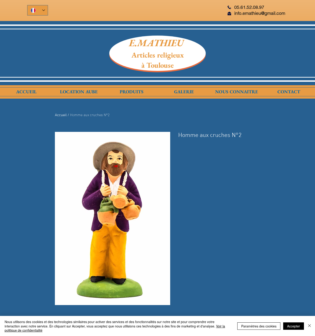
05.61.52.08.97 (249, 7)
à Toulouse (157, 65)
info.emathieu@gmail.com (259, 13)
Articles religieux (157, 55)
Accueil (61, 115)
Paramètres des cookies (258, 326)
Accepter (293, 326)
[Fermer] (309, 326)
